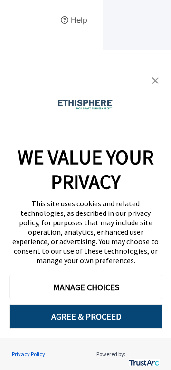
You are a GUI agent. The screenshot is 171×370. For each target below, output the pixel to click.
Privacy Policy (28, 354)
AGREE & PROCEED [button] (86, 316)
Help (77, 20)
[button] (155, 80)
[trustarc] (143, 354)
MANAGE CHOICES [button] (86, 287)
